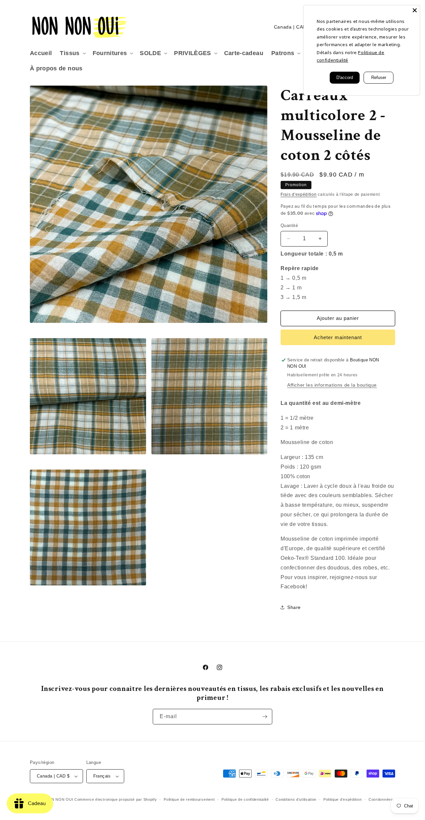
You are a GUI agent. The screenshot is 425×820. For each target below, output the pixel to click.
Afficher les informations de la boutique (332, 385)
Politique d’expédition (342, 799)
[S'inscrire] (264, 716)
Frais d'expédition (299, 194)
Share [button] (294, 607)
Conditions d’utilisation (296, 799)
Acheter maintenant (338, 337)
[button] (72, 53)
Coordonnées (381, 799)
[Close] (414, 10)
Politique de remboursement (189, 799)
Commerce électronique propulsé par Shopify (115, 799)
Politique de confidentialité (245, 799)
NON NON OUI (59, 799)
